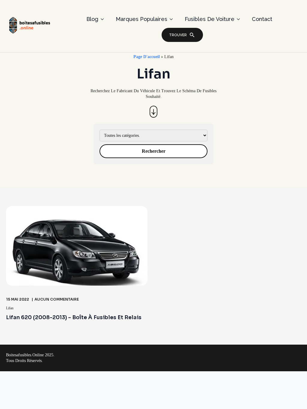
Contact (262, 19)
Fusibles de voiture (209, 19)
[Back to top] (292, 394)
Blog (92, 19)
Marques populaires (141, 19)
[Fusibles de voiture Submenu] (240, 19)
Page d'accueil (146, 56)
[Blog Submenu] (104, 19)
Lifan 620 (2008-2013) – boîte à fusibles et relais (74, 317)
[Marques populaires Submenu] (173, 19)
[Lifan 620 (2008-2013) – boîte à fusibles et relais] (77, 246)
